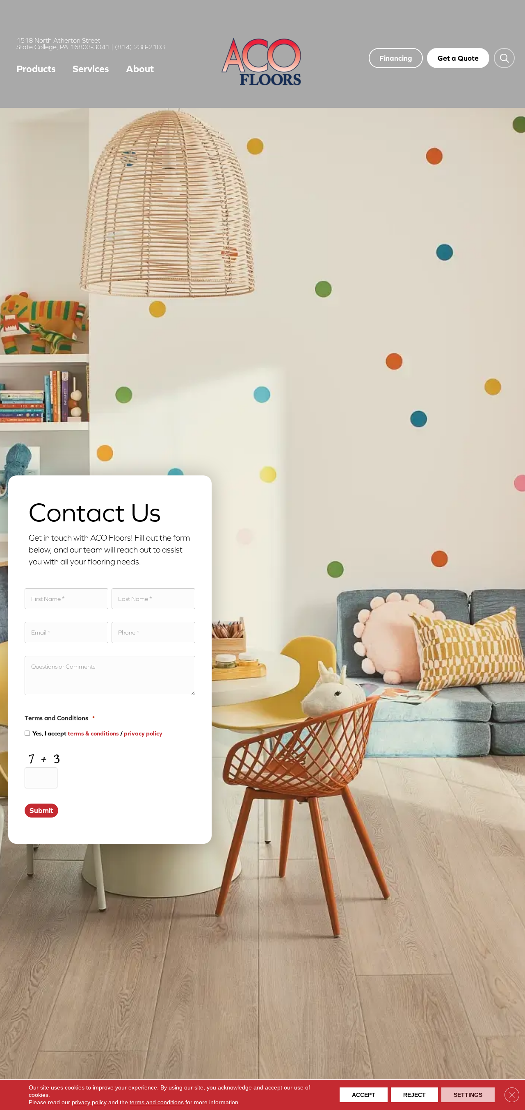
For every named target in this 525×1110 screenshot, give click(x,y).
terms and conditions (157, 1102)
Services (91, 68)
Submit (41, 810)
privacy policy (143, 733)
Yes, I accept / (97, 733)
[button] (504, 58)
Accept (363, 1095)
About (140, 68)
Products (36, 68)
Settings (468, 1095)
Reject (414, 1095)
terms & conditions (93, 733)
